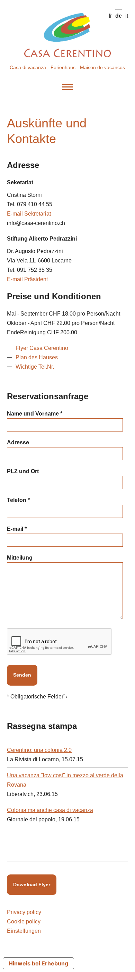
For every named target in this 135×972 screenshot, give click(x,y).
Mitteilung (20, 558)
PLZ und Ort (23, 471)
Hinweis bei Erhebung (38, 963)
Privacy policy (24, 912)
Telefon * (18, 500)
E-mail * (17, 529)
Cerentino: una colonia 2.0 (39, 750)
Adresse (18, 442)
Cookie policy (23, 921)
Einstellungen (24, 931)
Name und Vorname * (34, 414)
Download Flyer (31, 884)
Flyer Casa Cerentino (42, 348)
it (126, 16)
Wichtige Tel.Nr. (35, 367)
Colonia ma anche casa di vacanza (50, 810)
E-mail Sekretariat (29, 214)
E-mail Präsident (27, 279)
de (118, 16)
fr (110, 16)
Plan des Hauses (37, 357)
